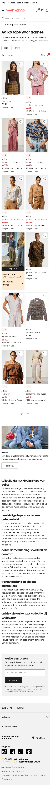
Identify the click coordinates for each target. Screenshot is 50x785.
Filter (44, 55)
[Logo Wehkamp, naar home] (15, 10)
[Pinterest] (29, 751)
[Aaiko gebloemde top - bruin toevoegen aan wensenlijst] (44, 235)
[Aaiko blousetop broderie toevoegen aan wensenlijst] (20, 121)
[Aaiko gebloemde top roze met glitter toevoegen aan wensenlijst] (44, 64)
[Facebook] (12, 751)
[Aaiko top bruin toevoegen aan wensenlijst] (20, 353)
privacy (33, 775)
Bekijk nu (10, 465)
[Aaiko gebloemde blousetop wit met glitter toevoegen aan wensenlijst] (20, 178)
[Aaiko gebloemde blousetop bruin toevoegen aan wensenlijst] (44, 178)
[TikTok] (20, 751)
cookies (42, 775)
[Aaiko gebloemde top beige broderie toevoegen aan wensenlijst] (44, 353)
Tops (6, 48)
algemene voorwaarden (13, 771)
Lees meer (43, 40)
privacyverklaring (18, 689)
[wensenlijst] (43, 10)
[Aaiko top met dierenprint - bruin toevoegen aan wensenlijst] (44, 296)
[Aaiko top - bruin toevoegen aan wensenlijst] (20, 64)
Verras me (13, 680)
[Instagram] (4, 751)
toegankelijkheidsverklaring (15, 775)
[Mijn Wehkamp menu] (38, 10)
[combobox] (25, 18)
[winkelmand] (46, 10)
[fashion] (25, 437)
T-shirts (17, 48)
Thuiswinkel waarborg (14, 767)
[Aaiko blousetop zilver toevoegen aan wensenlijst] (20, 296)
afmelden (13, 692)
